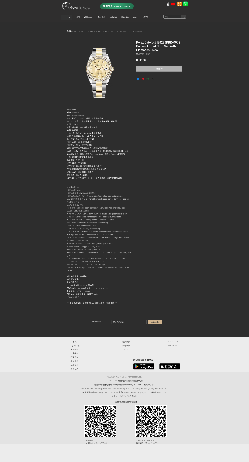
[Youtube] (173, 4)
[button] (88, 17)
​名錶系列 (74, 349)
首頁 (69, 31)
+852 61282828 (111, 392)
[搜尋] (183, 16)
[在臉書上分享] (137, 78)
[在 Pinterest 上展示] (142, 78)
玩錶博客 (74, 365)
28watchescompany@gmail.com (138, 392)
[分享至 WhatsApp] (147, 78)
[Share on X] (152, 78)
